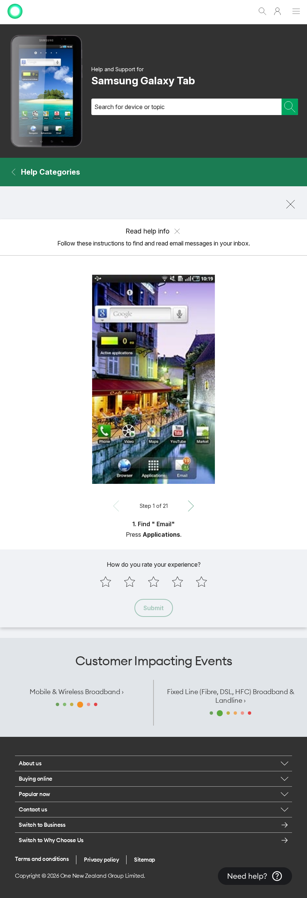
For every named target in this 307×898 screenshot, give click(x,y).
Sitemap (144, 859)
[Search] (290, 107)
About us (30, 763)
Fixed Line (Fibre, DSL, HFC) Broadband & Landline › (230, 696)
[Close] (290, 204)
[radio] (105, 581)
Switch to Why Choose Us (51, 840)
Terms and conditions (42, 858)
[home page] (15, 20)
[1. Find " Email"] (153, 379)
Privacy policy (101, 859)
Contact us (33, 809)
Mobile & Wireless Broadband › (77, 691)
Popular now (34, 794)
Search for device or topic (129, 107)
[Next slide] (190, 505)
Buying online (35, 778)
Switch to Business (42, 824)
